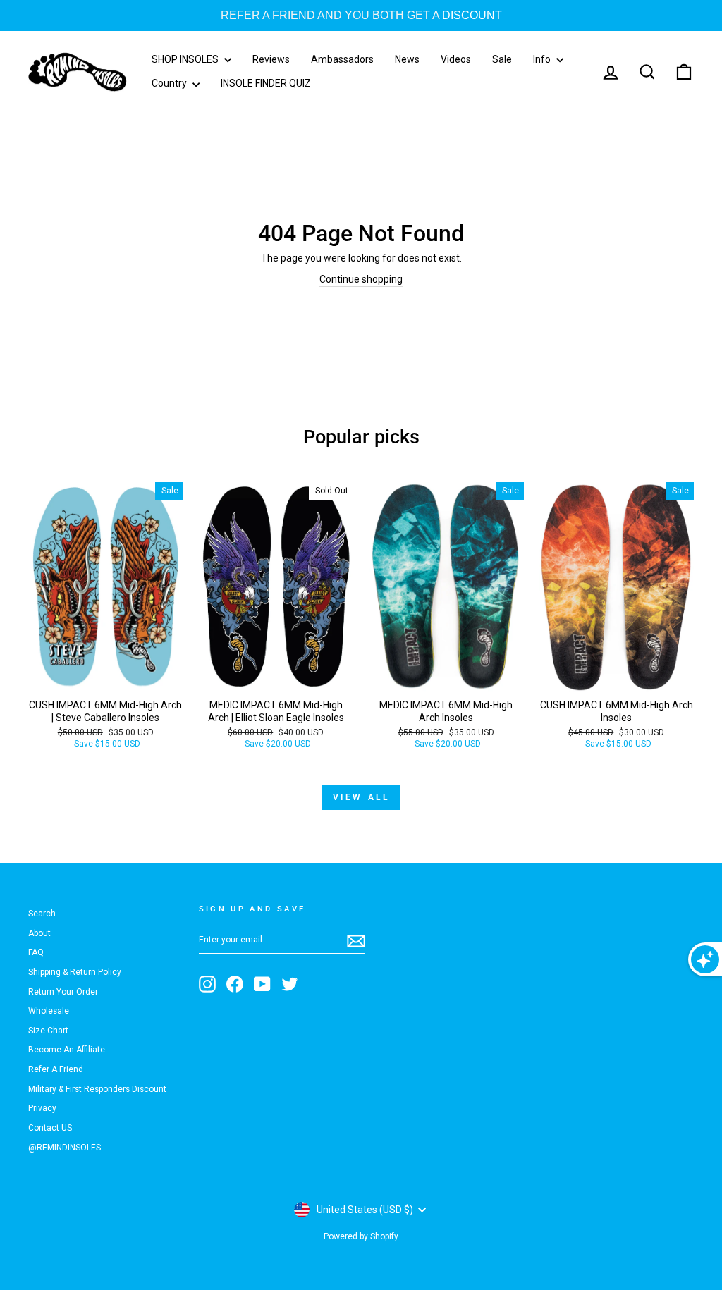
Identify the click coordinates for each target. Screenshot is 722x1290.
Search (42, 914)
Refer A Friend (55, 1069)
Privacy (42, 1108)
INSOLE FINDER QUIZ (266, 83)
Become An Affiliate (66, 1050)
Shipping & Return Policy (74, 972)
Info (543, 59)
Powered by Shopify (361, 1236)
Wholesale (48, 1011)
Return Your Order (63, 992)
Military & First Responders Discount (97, 1089)
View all (361, 797)
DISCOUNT (445, 15)
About (39, 933)
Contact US (50, 1128)
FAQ (36, 952)
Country (170, 83)
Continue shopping (361, 279)
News (407, 59)
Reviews (271, 59)
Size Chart (48, 1031)
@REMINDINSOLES (64, 1148)
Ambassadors (342, 59)
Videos (456, 59)
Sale (502, 59)
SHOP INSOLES (186, 59)
